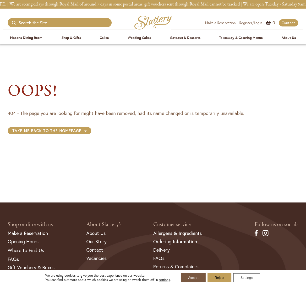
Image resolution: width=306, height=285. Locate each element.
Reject (219, 278)
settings (164, 280)
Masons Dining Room (26, 38)
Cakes (104, 38)
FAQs (13, 259)
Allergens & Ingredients (177, 233)
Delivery (161, 250)
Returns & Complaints (175, 266)
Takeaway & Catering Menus (241, 38)
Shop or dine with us (30, 224)
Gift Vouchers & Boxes (31, 267)
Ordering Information (175, 241)
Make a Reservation (220, 22)
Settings (246, 278)
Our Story (96, 241)
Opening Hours (23, 241)
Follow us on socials (276, 224)
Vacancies (96, 258)
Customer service (172, 224)
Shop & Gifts (71, 38)
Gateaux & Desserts (185, 38)
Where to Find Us (26, 250)
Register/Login (250, 22)
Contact (288, 22)
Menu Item (274, 23)
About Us (289, 38)
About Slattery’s (103, 224)
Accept (193, 278)
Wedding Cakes (139, 38)
